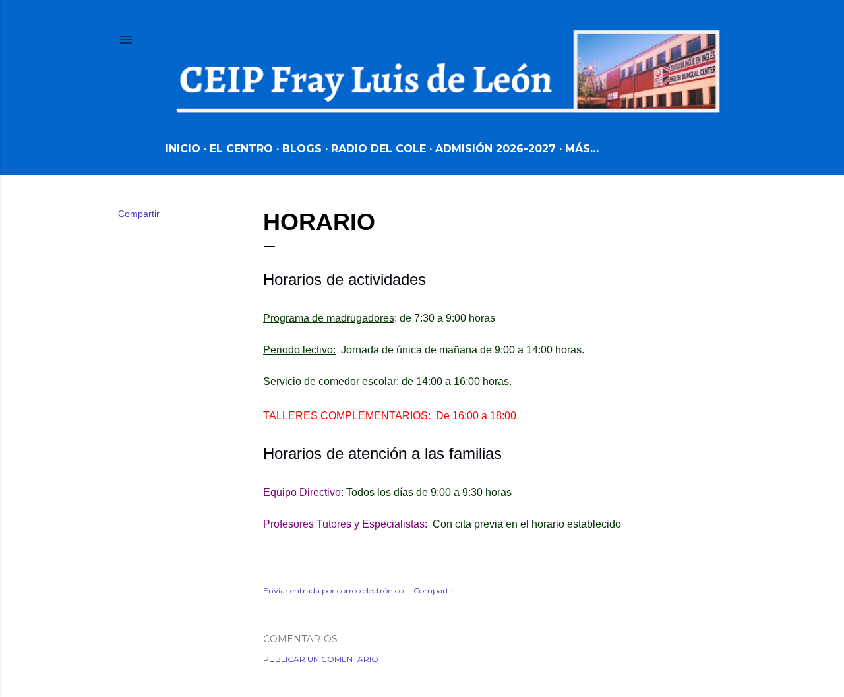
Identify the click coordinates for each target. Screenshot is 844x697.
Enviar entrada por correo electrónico (333, 590)
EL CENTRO (241, 148)
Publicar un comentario (320, 659)
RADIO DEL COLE (378, 148)
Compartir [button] (139, 213)
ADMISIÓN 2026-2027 (495, 148)
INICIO (183, 148)
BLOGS (302, 148)
